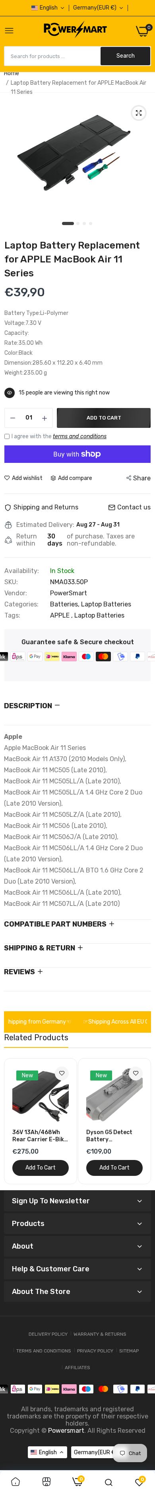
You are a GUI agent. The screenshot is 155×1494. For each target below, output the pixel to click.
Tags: (12, 615)
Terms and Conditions (43, 1351)
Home (11, 73)
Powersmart (66, 1430)
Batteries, (65, 604)
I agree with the (59, 436)
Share (142, 478)
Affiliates (77, 1367)
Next (141, 1121)
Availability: (21, 571)
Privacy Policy (95, 1351)
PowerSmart (68, 593)
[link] (62, 1073)
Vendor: (15, 593)
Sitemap (129, 1351)
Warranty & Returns (100, 1334)
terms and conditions (80, 436)
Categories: (21, 604)
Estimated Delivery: (45, 524)
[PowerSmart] (75, 31)
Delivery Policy (48, 1334)
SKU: (11, 582)
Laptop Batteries (106, 604)
